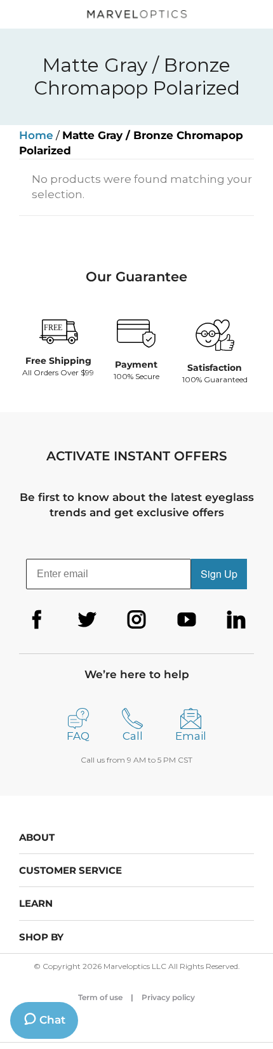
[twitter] (87, 619)
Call (133, 736)
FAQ (78, 736)
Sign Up (219, 573)
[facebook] (36, 619)
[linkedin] (236, 619)
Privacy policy (168, 997)
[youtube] (186, 619)
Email (190, 736)
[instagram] (136, 619)
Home (36, 135)
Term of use (100, 997)
